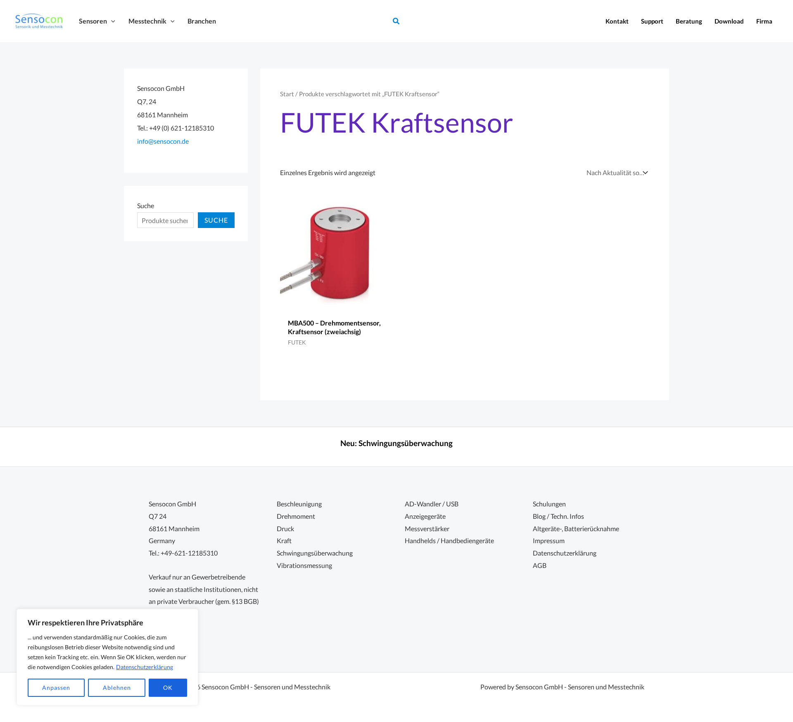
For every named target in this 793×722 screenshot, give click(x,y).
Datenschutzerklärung (144, 666)
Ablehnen (117, 687)
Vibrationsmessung (304, 565)
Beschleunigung (299, 504)
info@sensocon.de (163, 141)
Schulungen (549, 504)
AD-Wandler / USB (431, 504)
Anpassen (56, 687)
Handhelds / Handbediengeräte (449, 540)
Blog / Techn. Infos (558, 516)
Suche (145, 205)
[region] (107, 657)
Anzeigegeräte (425, 516)
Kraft (284, 540)
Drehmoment (296, 516)
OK (168, 687)
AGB (539, 565)
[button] (111, 21)
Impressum (549, 540)
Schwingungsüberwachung (406, 443)
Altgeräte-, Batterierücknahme (576, 528)
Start (287, 93)
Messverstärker (427, 528)
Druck (285, 528)
